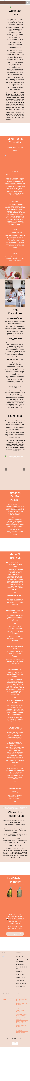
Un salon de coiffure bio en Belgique (21, 1029)
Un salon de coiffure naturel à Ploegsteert (20, 1033)
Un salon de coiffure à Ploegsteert (21, 1026)
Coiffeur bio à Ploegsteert (21, 997)
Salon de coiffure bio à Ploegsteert (21, 1007)
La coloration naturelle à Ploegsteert (21, 1000)
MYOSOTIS (5, 997)
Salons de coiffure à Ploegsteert (20, 1011)
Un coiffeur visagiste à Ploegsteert (21, 1018)
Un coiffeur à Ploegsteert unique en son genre (21, 1015)
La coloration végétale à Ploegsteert (21, 1004)
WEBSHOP (5, 999)
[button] (6, 469)
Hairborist (16, 508)
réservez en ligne (20, 842)
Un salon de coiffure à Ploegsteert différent (21, 1022)
